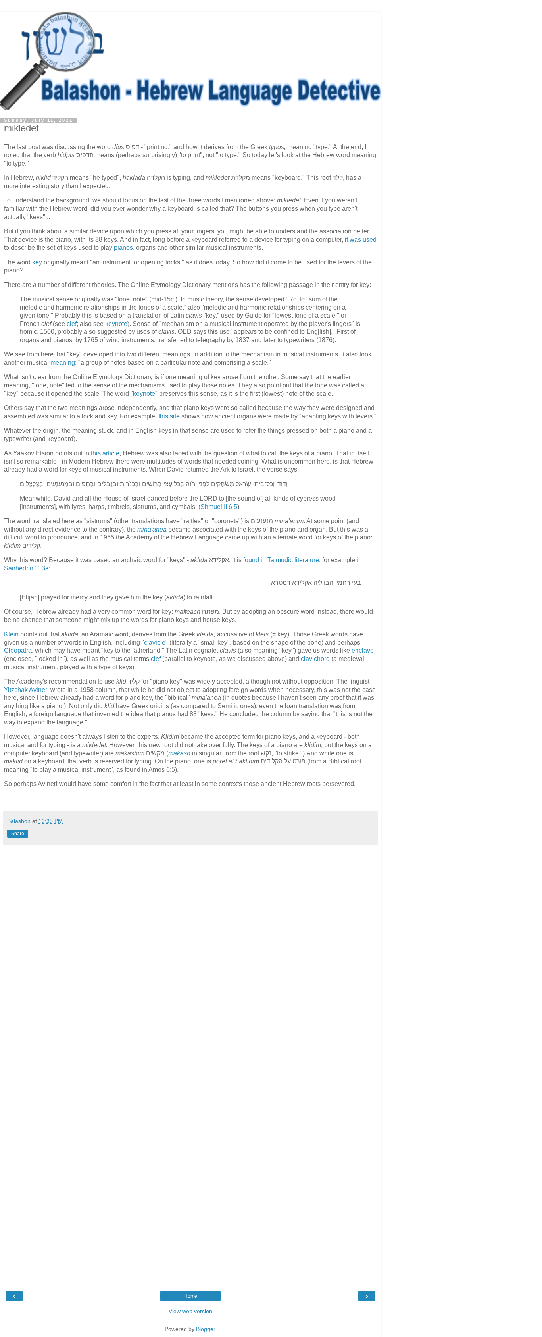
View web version (190, 1311)
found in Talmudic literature (281, 560)
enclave (363, 650)
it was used (361, 239)
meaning (62, 362)
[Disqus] (190, 956)
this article (105, 453)
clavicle (154, 642)
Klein (11, 634)
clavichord (315, 658)
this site (169, 416)
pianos (123, 247)
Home (190, 1296)
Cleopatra (18, 650)
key (37, 262)
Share (17, 833)
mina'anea (152, 529)
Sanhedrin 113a (26, 568)
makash (179, 753)
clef (72, 323)
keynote (116, 323)
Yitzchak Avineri (26, 689)
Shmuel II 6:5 (218, 506)
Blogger (205, 1329)
